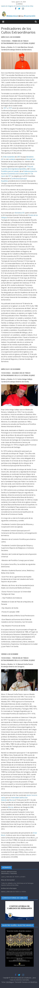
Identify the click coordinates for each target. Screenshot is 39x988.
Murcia (11, 800)
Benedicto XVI (20, 213)
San (33, 159)
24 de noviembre (9, 157)
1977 (10, 108)
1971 (5, 108)
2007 (18, 157)
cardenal (12, 159)
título (28, 159)
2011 (10, 176)
